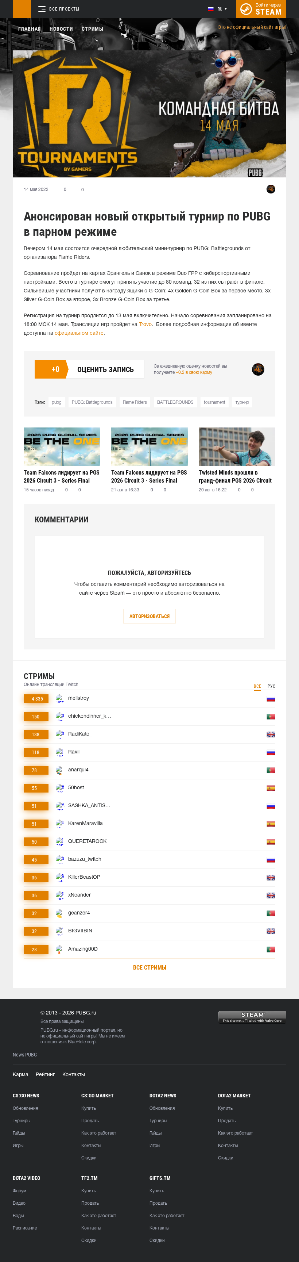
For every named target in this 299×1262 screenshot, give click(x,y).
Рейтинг (45, 1075)
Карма (20, 1075)
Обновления (25, 1108)
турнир (242, 402)
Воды (18, 1216)
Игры (18, 1146)
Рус (271, 686)
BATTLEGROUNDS (175, 402)
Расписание (25, 1228)
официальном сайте (79, 333)
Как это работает (98, 1133)
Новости (61, 29)
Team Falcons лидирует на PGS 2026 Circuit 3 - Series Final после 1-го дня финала (149, 476)
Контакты (73, 1075)
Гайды (19, 1133)
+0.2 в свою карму (194, 373)
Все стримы (149, 967)
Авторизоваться (149, 616)
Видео (19, 1203)
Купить (88, 1108)
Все (257, 686)
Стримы (93, 29)
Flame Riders (135, 402)
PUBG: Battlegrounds (92, 402)
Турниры (21, 1121)
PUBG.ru (49, 1030)
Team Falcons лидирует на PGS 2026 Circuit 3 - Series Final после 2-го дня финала (62, 476)
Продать (90, 1121)
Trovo (145, 324)
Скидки (89, 1158)
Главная (29, 29)
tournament (214, 402)
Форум (19, 1191)
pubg (57, 402)
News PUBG (25, 1054)
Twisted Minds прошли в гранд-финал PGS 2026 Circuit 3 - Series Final (235, 476)
